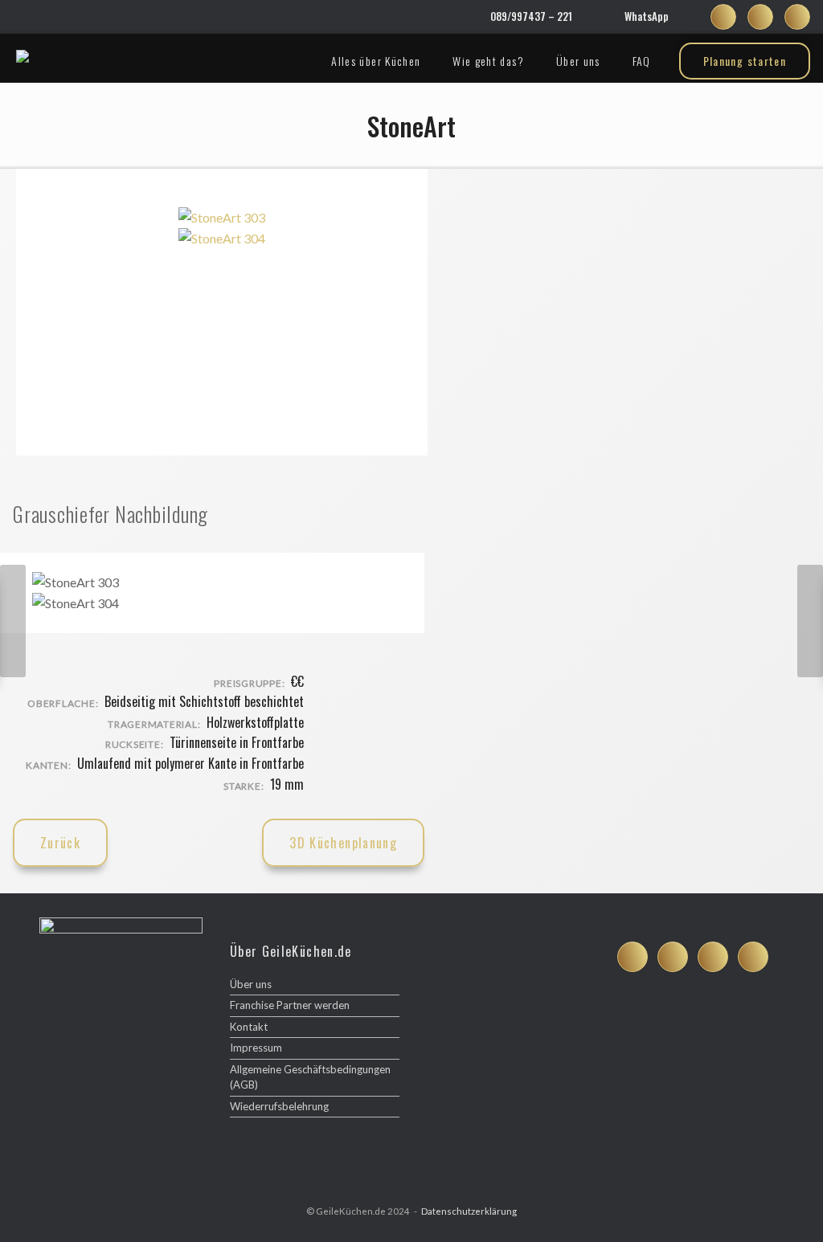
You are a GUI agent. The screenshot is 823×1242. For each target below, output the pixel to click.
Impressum (256, 1047)
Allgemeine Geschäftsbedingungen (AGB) (310, 1077)
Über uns (578, 60)
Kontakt (249, 1026)
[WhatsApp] (610, 16)
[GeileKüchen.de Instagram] (760, 17)
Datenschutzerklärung (469, 1211)
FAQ (642, 60)
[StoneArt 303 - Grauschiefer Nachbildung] (221, 217)
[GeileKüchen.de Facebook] (723, 17)
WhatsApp (646, 16)
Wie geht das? (488, 60)
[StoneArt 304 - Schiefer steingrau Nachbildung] (221, 238)
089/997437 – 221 (531, 16)
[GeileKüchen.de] (22, 56)
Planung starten (744, 60)
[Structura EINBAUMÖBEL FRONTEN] (810, 621)
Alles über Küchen (375, 60)
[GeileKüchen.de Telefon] (753, 957)
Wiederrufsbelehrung (279, 1106)
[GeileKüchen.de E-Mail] (797, 17)
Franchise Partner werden (290, 1005)
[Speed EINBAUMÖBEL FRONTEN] (13, 621)
